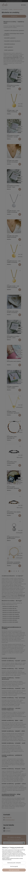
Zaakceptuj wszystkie (14, 870)
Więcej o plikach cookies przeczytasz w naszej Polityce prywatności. (12, 859)
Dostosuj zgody (14, 866)
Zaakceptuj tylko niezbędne (14, 862)
